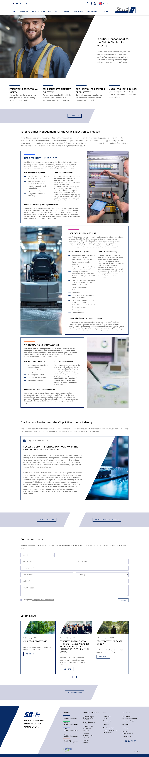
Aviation (85, 740)
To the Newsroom (74, 692)
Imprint (124, 731)
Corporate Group (128, 721)
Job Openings (107, 732)
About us (78, 11)
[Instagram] (23, 3)
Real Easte (86, 731)
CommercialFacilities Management (70, 741)
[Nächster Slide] (76, 677)
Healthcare (86, 733)
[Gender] (37, 556)
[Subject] (74, 582)
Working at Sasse (109, 728)
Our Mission (126, 716)
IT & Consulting (88, 726)
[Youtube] (17, 3)
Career (66, 11)
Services (24, 11)
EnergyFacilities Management (70, 723)
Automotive (87, 728)
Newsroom (92, 11)
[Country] (102, 575)
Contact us (74, 116)
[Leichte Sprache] (91, 3)
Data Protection (127, 734)
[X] (26, 3)
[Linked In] (20, 3)
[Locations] (95, 3)
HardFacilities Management (70, 729)
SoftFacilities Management (70, 735)
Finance (85, 742)
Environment (107, 716)
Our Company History (129, 718)
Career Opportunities (110, 730)
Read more (30, 654)
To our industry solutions (108, 520)
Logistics (86, 738)
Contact (105, 11)
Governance (107, 721)
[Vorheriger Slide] (72, 677)
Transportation (88, 735)
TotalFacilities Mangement (70, 717)
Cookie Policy (126, 736)
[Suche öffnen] (88, 3)
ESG (56, 11)
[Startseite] (125, 10)
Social (105, 718)
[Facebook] (13, 3)
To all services (45, 520)
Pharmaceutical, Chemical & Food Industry (88, 718)
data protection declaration (43, 600)
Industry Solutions (41, 11)
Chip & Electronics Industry (89, 723)
